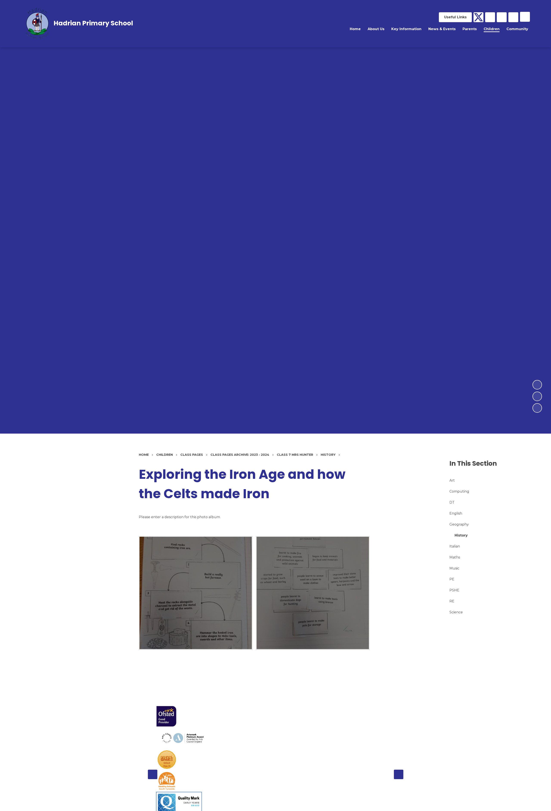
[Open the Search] (513, 17)
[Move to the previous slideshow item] (537, 396)
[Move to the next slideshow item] (537, 384)
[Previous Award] (152, 774)
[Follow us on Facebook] (490, 17)
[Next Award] (398, 774)
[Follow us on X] (478, 17)
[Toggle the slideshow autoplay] (537, 408)
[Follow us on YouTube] (502, 17)
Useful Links (455, 17)
